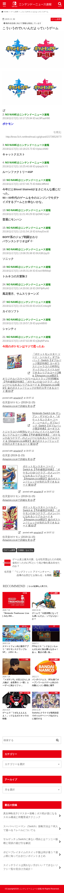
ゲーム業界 (10, 550)
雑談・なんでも (26, 550)
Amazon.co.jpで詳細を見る (17, 406)
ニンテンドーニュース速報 (30, 889)
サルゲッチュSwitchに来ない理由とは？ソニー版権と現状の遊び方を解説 (30, 841)
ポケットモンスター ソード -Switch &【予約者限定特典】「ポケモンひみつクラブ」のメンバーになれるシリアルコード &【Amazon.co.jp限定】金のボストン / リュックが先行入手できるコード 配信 (41, 475)
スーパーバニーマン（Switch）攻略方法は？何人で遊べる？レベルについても (30, 828)
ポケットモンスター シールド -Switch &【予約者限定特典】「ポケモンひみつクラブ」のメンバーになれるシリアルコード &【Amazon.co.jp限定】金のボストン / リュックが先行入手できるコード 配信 (41, 516)
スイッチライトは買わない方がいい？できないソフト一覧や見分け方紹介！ (30, 867)
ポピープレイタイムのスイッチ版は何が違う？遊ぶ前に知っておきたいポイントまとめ (30, 854)
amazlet (17, 398)
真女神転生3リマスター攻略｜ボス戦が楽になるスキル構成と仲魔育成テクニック (30, 815)
